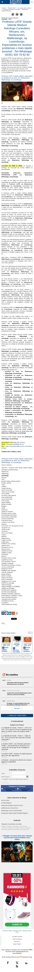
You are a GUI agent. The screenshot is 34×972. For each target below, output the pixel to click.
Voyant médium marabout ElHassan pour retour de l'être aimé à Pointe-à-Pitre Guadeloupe (27, 649)
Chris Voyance (14, 659)
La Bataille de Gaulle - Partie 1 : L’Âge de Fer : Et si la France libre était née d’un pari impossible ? (16, 737)
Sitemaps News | (27, 930)
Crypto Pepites (17, 944)
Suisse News (5, 800)
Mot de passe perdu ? (22, 779)
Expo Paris (17, 941)
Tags (30, 957)
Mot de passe (5, 776)
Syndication (25, 957)
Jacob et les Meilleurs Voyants (22, 656)
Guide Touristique (17, 939)
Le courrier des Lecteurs (24, 8)
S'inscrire (12, 779)
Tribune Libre (11, 8)
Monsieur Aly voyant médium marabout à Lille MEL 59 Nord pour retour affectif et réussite (17, 650)
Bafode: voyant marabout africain (9, 656)
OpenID (5, 779)
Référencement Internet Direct (10, 808)
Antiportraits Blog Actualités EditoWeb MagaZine (15, 813)
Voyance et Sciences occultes (11, 9)
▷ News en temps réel (17, 715)
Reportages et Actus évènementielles (12, 810)
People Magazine (6, 803)
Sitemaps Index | (17, 930)
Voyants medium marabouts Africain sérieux (11, 653)
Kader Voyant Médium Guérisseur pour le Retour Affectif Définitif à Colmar (5, 649)
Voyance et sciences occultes (11, 824)
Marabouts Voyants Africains (25, 655)
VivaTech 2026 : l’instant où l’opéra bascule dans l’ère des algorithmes (16, 754)
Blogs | (11, 930)
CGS (17, 932)
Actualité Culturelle (17, 936)
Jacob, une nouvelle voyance (24, 659)
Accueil (3, 8)
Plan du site (15, 957)
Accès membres (6, 957)
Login (3, 773)
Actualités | (5, 930)
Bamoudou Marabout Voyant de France (12, 805)
